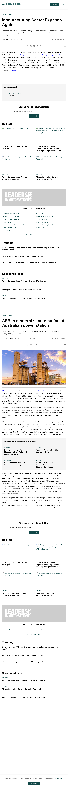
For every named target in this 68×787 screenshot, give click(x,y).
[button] (3, 4)
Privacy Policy (59, 778)
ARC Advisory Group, (21, 55)
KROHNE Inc (7, 222)
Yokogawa (39, 228)
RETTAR (38, 213)
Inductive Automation (10, 219)
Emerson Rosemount (10, 213)
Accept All (34, 783)
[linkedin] (31, 46)
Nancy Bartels (7, 39)
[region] (34, 781)
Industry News (7, 14)
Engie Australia (44, 391)
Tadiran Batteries (41, 219)
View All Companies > (34, 235)
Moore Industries (8, 228)
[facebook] (28, 46)
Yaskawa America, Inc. (43, 225)
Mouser (5, 230)
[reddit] (37, 46)
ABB (11, 338)
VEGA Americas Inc (42, 222)
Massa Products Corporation (12, 225)
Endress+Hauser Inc (10, 216)
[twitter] (34, 46)
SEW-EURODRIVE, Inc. (43, 216)
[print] (65, 46)
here (14, 70)
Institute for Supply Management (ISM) (47, 55)
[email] (40, 46)
